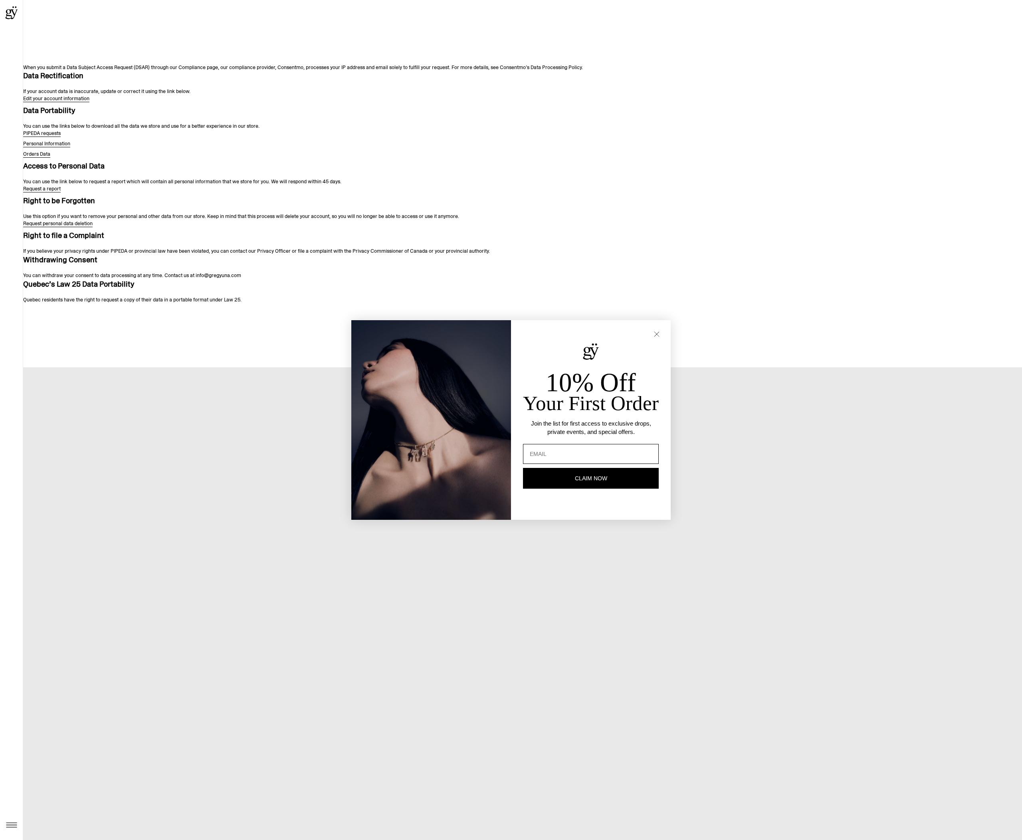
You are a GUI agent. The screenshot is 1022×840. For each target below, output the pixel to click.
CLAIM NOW (591, 478)
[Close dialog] (657, 334)
